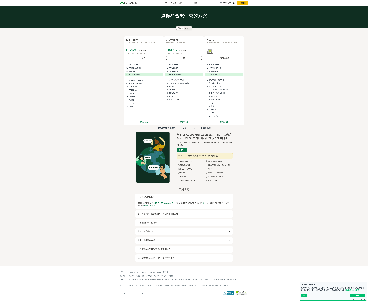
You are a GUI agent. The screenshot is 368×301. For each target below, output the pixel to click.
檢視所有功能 (144, 122)
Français (190, 285)
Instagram (152, 272)
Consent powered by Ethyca (356, 299)
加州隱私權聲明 (149, 280)
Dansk (172, 285)
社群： (122, 272)
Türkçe (142, 285)
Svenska (166, 285)
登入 (234, 3)
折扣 (203, 203)
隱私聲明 (348, 290)
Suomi (131, 285)
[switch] (176, 27)
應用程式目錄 (140, 276)
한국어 (155, 285)
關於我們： (123, 276)
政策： (122, 280)
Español (225, 285)
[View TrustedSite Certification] (241, 295)
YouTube (158, 272)
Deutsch (211, 285)
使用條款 (132, 280)
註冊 (143, 58)
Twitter (138, 272)
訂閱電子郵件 (196, 280)
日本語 (160, 285)
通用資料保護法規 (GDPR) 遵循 (181, 280)
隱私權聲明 (139, 280)
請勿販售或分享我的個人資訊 (227, 280)
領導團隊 (132, 276)
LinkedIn (144, 272)
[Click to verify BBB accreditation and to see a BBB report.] (228, 294)
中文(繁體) (148, 285)
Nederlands (203, 285)
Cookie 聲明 (355, 290)
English (197, 285)
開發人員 (165, 272)
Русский (183, 285)
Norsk (136, 285)
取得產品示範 (224, 58)
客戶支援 (170, 276)
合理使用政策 (159, 280)
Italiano (177, 285)
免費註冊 (243, 3)
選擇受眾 (182, 150)
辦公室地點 (149, 276)
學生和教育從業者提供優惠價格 (162, 203)
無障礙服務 (204, 280)
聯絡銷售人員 (227, 3)
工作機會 (156, 276)
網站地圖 (163, 276)
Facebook (132, 272)
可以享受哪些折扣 (150, 205)
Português (218, 285)
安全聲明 (167, 280)
